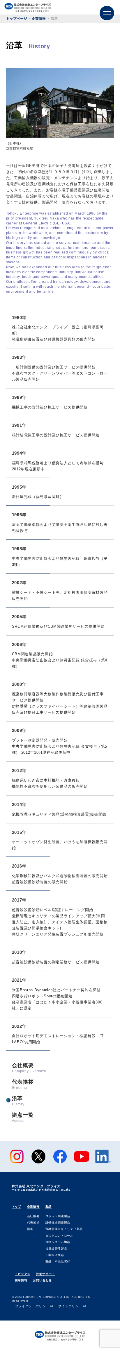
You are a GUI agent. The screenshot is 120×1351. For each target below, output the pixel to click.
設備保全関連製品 (57, 1222)
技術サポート (45, 1274)
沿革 (18, 1101)
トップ (16, 1206)
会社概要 (29, 1068)
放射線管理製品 (56, 1248)
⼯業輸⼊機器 (54, 1255)
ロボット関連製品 (57, 1216)
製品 (48, 1206)
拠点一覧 (23, 1118)
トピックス (23, 1274)
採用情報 (21, 1280)
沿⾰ (30, 1229)
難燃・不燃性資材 (57, 1261)
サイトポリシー (70, 1306)
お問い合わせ (42, 1280)
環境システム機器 (57, 1242)
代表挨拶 (23, 1085)
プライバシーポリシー (32, 1306)
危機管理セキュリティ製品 (64, 1229)
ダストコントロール (59, 1235)
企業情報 (33, 1206)
